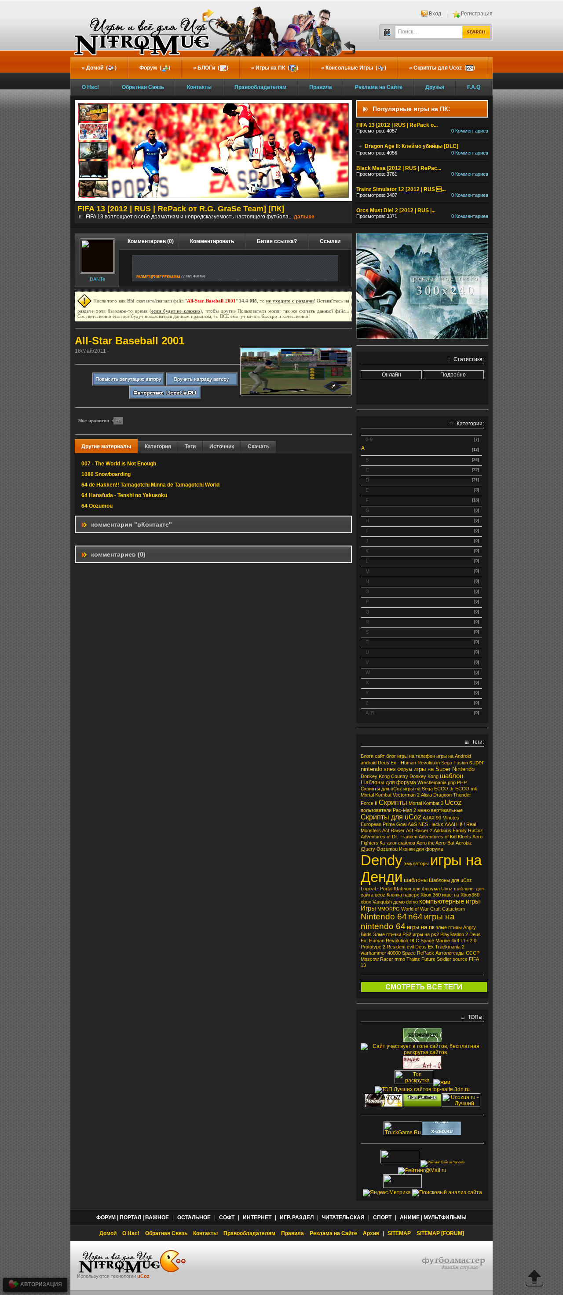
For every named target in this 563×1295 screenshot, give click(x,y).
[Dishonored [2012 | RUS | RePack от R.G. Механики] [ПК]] (93, 151)
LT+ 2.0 (468, 940)
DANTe (97, 279)
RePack (425, 953)
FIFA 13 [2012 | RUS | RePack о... (397, 125)
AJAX (429, 817)
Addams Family (450, 830)
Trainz (413, 959)
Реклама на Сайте (378, 87)
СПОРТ (382, 1217)
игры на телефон (416, 756)
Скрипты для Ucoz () (444, 68)
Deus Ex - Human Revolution (409, 762)
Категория (158, 446)
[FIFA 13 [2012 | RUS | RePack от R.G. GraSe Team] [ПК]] (93, 132)
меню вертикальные (440, 810)
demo (412, 901)
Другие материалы (106, 446)
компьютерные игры (449, 901)
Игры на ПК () (277, 68)
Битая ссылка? (277, 241)
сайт (380, 756)
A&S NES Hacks (425, 824)
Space (409, 953)
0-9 (369, 439)
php (452, 782)
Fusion (460, 762)
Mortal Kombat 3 (426, 803)
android (369, 762)
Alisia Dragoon (436, 794)
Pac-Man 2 (404, 810)
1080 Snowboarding (106, 474)
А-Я (370, 713)
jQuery (368, 849)
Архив (371, 1233)
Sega (446, 762)
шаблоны (416, 880)
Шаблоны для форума (388, 782)
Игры (368, 908)
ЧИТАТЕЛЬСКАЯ (343, 1217)
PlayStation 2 (454, 934)
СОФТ (226, 1217)
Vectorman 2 (406, 794)
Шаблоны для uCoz (450, 880)
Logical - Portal (376, 888)
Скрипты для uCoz (391, 817)
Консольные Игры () (355, 68)
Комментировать (212, 241)
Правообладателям (260, 87)
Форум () (154, 68)
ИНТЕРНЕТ (257, 1217)
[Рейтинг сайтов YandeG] (442, 1162)
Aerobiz (464, 842)
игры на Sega (418, 788)
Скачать (258, 446)
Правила (320, 87)
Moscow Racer (377, 959)
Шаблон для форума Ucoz (423, 888)
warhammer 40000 (381, 953)
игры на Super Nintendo (444, 769)
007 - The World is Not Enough (118, 464)
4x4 (455, 940)
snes (390, 769)
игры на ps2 (426, 934)
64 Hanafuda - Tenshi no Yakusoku (124, 495)
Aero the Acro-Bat (435, 842)
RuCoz (475, 830)
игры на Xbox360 (460, 894)
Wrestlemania (431, 782)
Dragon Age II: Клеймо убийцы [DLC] (410, 146)
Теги (190, 446)
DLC (414, 940)
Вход (435, 14)
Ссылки (330, 241)
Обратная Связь (143, 87)
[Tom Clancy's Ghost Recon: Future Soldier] (93, 170)
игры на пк (421, 927)
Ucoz (453, 802)
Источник (221, 446)
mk (474, 788)
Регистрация (477, 14)
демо (399, 901)
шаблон (451, 775)
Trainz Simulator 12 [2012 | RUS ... (401, 189)
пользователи (376, 810)
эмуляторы (416, 863)
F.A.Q (473, 87)
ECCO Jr (444, 788)
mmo (400, 959)
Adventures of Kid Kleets (445, 836)
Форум (404, 769)
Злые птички (387, 934)
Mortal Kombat (376, 794)
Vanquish (382, 901)
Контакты (199, 87)
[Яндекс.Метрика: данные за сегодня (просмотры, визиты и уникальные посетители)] (387, 1192)
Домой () (101, 68)
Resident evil (400, 946)
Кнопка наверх (403, 894)
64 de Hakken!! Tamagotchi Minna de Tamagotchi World (150, 485)
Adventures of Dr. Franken (389, 836)
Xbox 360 (430, 894)
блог (391, 756)
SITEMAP (399, 1233)
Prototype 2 (373, 946)
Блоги (367, 756)
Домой (108, 1233)
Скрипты (393, 802)
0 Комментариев (469, 130)
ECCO (462, 788)
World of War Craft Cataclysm (433, 908)
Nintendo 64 (384, 916)
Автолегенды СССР (457, 953)
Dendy (381, 860)
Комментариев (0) (151, 241)
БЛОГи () (212, 68)
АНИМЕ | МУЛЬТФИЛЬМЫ (433, 1217)
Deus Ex (424, 946)
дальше (304, 217)
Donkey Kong (424, 776)
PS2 (406, 934)
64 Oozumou (97, 506)
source (460, 959)
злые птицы (449, 927)
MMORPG (388, 908)
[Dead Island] (93, 189)
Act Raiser (393, 830)
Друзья (434, 87)
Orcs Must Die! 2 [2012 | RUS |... (395, 210)
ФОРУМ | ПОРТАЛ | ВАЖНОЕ (132, 1217)
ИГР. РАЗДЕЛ (297, 1217)
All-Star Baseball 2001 (129, 341)
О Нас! (90, 87)
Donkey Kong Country (384, 776)
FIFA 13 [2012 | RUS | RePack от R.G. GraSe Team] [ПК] (180, 208)
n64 (415, 916)
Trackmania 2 (449, 946)
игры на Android (453, 756)
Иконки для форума (421, 849)
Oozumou (387, 849)
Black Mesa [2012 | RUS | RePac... (398, 168)
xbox (366, 901)
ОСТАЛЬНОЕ (194, 1217)
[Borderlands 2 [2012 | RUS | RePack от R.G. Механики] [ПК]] (93, 114)
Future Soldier (436, 959)
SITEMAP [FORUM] (440, 1233)
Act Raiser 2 (419, 830)
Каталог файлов (397, 842)
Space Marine (435, 940)
